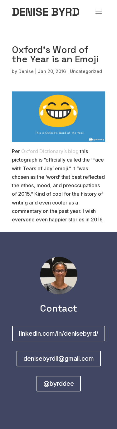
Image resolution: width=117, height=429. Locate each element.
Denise (26, 71)
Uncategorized (86, 71)
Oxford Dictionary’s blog (50, 151)
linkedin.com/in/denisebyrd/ (58, 333)
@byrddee (58, 383)
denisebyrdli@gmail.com (58, 358)
